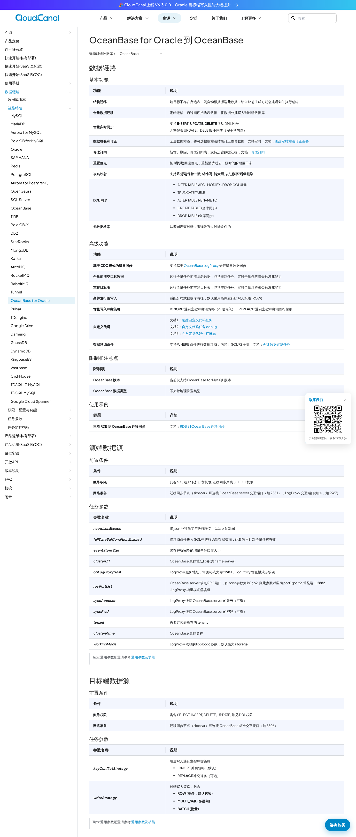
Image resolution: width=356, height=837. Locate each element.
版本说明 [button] (12, 470)
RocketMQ (20, 275)
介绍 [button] (8, 32)
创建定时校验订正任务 (292, 141)
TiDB (14, 216)
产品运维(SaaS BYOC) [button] (23, 444)
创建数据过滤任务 (276, 344)
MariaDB (18, 123)
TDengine (19, 317)
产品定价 (12, 40)
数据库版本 (17, 99)
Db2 (14, 233)
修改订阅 (258, 152)
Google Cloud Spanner (31, 401)
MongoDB (19, 250)
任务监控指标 (19, 427)
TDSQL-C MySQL (26, 384)
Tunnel (16, 292)
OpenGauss (21, 191)
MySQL (17, 115)
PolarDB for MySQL (27, 140)
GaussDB (19, 342)
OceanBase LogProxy (201, 265)
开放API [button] (11, 461)
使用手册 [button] (12, 83)
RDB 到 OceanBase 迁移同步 (202, 426)
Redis (15, 166)
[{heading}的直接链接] (120, 67)
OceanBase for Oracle (30, 300)
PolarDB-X (20, 224)
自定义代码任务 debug (199, 326)
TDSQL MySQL (23, 392)
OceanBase (21, 208)
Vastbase (19, 367)
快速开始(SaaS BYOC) (23, 74)
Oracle (16, 149)
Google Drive (22, 325)
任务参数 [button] (15, 418)
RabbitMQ (20, 283)
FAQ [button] (8, 479)
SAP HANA (20, 157)
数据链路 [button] (12, 91)
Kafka (16, 258)
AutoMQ (18, 266)
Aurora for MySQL (26, 132)
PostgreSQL (21, 174)
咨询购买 (337, 824)
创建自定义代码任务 (197, 320)
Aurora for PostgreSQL (30, 182)
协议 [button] (8, 488)
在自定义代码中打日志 (199, 333)
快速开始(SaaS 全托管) (23, 66)
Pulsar (16, 308)
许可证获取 (14, 49)
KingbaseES (21, 359)
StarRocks (20, 241)
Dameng (18, 334)
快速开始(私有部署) (20, 57)
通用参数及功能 (143, 657)
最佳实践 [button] (12, 453)
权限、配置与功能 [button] (22, 409)
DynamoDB (21, 351)
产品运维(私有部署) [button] (20, 435)
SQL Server (20, 199)
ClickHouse (21, 376)
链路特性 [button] (15, 107)
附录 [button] (8, 496)
